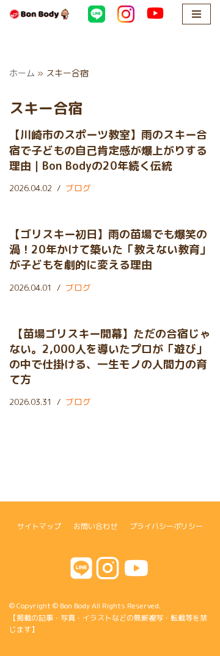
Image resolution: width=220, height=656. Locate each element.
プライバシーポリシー (166, 526)
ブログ (78, 188)
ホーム (22, 73)
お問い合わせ (95, 526)
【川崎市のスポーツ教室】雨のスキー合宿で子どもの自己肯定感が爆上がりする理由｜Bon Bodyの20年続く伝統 (108, 150)
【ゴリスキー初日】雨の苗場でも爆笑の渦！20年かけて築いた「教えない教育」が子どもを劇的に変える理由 (110, 249)
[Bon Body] (39, 14)
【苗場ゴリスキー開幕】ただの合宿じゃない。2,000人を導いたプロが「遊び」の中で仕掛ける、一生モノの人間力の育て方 (109, 357)
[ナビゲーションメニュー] (196, 14)
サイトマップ (39, 526)
